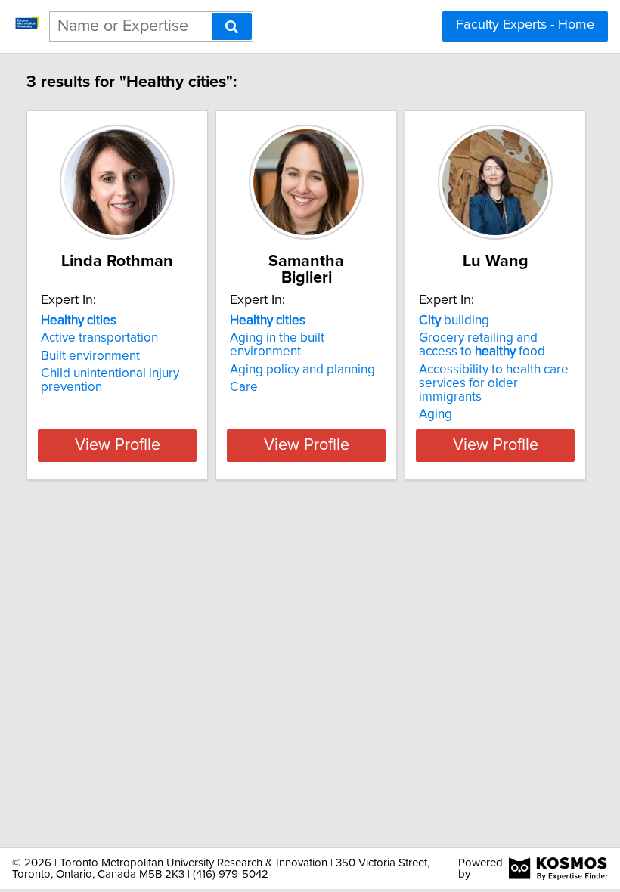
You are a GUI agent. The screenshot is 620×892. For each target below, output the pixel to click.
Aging (435, 414)
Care (244, 387)
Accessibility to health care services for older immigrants (494, 383)
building (454, 320)
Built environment (90, 356)
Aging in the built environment (277, 344)
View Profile (117, 445)
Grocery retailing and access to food (482, 344)
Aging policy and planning (302, 369)
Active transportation (99, 338)
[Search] (232, 26)
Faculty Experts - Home (525, 25)
